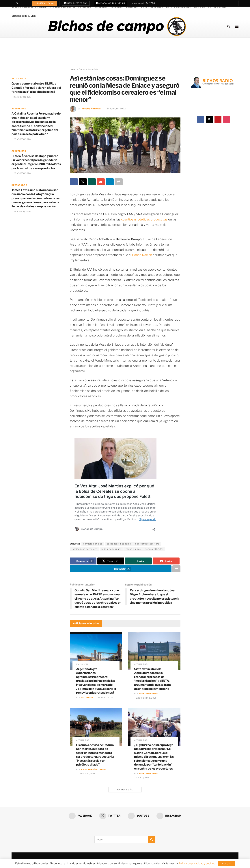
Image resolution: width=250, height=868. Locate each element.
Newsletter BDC (77, 3)
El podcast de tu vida (24, 15)
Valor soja (199, 6)
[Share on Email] (101, 181)
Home (73, 69)
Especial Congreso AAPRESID (29, 6)
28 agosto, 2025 (86, 773)
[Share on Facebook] (74, 181)
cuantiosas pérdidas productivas (144, 219)
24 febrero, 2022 (116, 108)
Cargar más (125, 789)
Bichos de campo (148, 693)
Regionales (116, 6)
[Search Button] (228, 26)
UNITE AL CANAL (46, 3)
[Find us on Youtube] (22, 3)
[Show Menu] (236, 26)
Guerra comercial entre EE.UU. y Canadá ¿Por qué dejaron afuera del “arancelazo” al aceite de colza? (36, 87)
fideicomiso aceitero (147, 543)
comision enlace (92, 543)
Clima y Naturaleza (152, 6)
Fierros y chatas (217, 6)
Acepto (226, 863)
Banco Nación (142, 255)
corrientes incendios (119, 543)
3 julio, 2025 (142, 777)
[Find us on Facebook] (13, 3)
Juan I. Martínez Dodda (93, 769)
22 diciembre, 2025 (146, 698)
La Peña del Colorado (178, 6)
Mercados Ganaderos (62, 6)
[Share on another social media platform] (119, 181)
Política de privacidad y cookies (196, 863)
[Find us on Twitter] (17, 3)
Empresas (132, 6)
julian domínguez (111, 549)
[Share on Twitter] (83, 181)
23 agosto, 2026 (22, 97)
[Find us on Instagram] (27, 3)
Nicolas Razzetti (91, 108)
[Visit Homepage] (116, 26)
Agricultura (100, 6)
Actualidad (84, 6)
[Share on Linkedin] (110, 181)
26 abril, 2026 (105, 697)
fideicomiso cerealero (84, 549)
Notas (82, 69)
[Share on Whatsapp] (92, 181)
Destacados (19, 185)
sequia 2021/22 (154, 549)
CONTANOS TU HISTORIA (112, 3)
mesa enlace (133, 549)
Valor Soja (87, 697)
